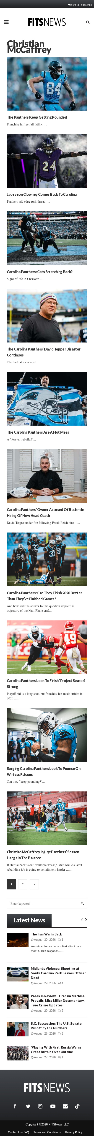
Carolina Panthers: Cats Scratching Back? (40, 271)
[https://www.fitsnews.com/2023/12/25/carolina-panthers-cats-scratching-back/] (47, 238)
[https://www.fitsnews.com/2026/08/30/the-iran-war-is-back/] (18, 940)
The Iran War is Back (46, 934)
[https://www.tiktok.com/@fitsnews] (78, 1106)
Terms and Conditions (47, 1132)
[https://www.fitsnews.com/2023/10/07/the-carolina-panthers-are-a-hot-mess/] (47, 399)
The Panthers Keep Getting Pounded (37, 117)
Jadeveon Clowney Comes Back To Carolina (42, 194)
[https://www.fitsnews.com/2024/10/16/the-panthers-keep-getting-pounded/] (47, 84)
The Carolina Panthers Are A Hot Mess (38, 432)
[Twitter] (31, 1106)
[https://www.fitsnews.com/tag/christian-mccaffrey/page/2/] (34, 884)
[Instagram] (43, 1106)
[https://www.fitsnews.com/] (47, 1088)
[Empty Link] (82, 919)
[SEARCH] (82, 903)
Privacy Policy (74, 1132)
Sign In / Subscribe (81, 4)
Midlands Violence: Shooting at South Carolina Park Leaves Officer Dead (58, 973)
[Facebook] (18, 1106)
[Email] (68, 1106)
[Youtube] (55, 1106)
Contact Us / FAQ (18, 1132)
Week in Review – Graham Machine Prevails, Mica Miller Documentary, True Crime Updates (58, 1000)
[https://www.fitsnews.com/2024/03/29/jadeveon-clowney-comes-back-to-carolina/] (47, 161)
